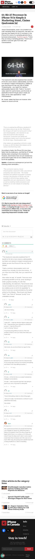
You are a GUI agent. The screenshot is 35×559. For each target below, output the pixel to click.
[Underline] (7, 237)
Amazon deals (5, 6)
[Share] (32, 26)
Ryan (9, 423)
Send (29, 549)
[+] (23, 236)
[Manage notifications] (3, 555)
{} (20, 236)
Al (10, 307)
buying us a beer (16, 205)
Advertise (25, 530)
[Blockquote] (15, 237)
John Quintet (6, 493)
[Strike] (9, 237)
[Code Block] (17, 237)
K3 (11, 374)
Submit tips (15, 6)
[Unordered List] (13, 237)
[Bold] (3, 237)
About (24, 526)
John (11, 319)
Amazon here (24, 207)
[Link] (19, 237)
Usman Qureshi (7, 26)
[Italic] (5, 237)
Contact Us (26, 534)
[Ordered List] (11, 237)
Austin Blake (6, 502)
